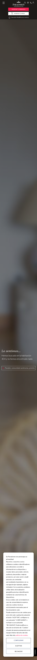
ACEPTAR (18, 646)
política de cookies (22, 635)
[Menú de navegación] (4, 3)
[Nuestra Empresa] (28, 3)
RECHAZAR (18, 651)
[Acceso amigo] (33, 3)
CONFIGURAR (18, 640)
